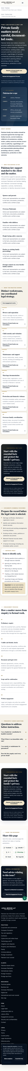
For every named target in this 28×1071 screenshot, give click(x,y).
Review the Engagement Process (11, 76)
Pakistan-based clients (7, 965)
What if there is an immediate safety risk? (12, 740)
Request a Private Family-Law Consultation (14, 71)
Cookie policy (5, 1035)
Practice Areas (8, 14)
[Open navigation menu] (22, 3)
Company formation (7, 930)
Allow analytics (8, 1058)
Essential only (19, 1058)
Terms (3, 1033)
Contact (3, 1022)
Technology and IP (6, 941)
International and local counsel (10, 995)
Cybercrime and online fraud (9, 938)
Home (2, 7)
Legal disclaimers (6, 1038)
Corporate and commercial (9, 927)
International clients (7, 971)
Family (3, 949)
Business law (5, 987)
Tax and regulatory (6, 933)
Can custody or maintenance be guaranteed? (10, 747)
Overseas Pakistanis (7, 968)
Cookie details (7, 1062)
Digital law (4, 992)
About (3, 1006)
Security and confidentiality (9, 1019)
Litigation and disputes (8, 944)
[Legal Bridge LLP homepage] (9, 3)
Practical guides (5, 984)
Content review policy (7, 1044)
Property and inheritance (8, 946)
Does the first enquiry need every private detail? (11, 754)
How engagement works (9, 303)
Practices (7, 7)
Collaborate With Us (7, 1011)
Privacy (3, 1030)
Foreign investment (6, 955)
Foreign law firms (6, 976)
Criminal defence (6, 952)
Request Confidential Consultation (14, 889)
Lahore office (5, 1014)
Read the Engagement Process (14, 894)
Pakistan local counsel (7, 957)
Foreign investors (6, 973)
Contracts (4, 936)
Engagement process (7, 1017)
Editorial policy (5, 1041)
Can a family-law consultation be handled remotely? (11, 733)
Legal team (4, 1008)
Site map (3, 998)
